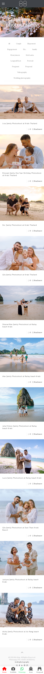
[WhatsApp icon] (17, 665)
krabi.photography (22, 662)
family (34, 49)
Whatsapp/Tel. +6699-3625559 (21, 660)
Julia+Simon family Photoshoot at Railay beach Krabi (19, 427)
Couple (18, 44)
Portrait (30, 61)
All (9, 44)
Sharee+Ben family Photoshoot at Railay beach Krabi (19, 325)
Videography (22, 72)
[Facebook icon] (19, 665)
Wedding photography (22, 78)
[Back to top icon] (22, 652)
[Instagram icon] (27, 665)
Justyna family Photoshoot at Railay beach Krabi (20, 580)
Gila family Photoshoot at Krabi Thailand (19, 275)
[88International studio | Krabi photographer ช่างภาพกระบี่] (23, 4)
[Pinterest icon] (25, 665)
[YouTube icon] (22, 665)
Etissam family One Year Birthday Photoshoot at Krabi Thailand (21, 174)
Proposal (28, 67)
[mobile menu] (3, 4)
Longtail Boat (16, 61)
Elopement (31, 44)
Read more (38, 129)
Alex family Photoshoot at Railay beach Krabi (21, 376)
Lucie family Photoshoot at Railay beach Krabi (22, 478)
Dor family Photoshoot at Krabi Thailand (19, 225)
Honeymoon (15, 55)
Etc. (24, 49)
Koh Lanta (30, 55)
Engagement (12, 49)
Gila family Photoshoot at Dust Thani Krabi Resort (20, 529)
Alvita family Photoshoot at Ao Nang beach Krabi (20, 632)
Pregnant (15, 67)
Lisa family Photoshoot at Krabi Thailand (19, 123)
